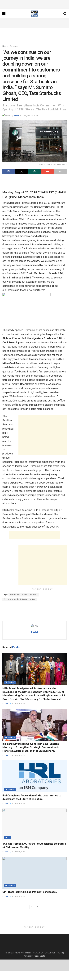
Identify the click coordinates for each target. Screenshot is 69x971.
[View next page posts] (37, 907)
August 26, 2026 (18, 755)
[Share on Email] (47, 171)
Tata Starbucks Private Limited (19, 599)
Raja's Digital (40, 956)
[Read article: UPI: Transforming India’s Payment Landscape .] (34, 873)
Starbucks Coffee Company (24, 595)
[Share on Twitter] (21, 171)
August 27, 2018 (30, 115)
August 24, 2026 (18, 896)
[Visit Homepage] (34, 14)
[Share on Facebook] (8, 171)
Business (14, 46)
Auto (7, 837)
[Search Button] (65, 14)
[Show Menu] (3, 14)
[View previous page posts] (31, 907)
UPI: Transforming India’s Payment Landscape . (29, 891)
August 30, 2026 (18, 703)
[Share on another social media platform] (60, 171)
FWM (16, 115)
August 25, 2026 (18, 852)
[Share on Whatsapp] (34, 171)
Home (5, 46)
